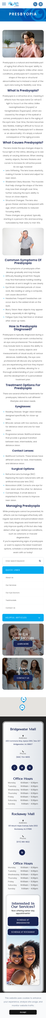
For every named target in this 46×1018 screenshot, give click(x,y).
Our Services (11, 585)
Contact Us (10, 608)
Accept (23, 1012)
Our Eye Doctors (12, 592)
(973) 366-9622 (23, 842)
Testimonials (11, 600)
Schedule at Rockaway (23, 932)
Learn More (23, 643)
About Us (9, 577)
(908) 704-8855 (23, 757)
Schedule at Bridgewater (23, 921)
